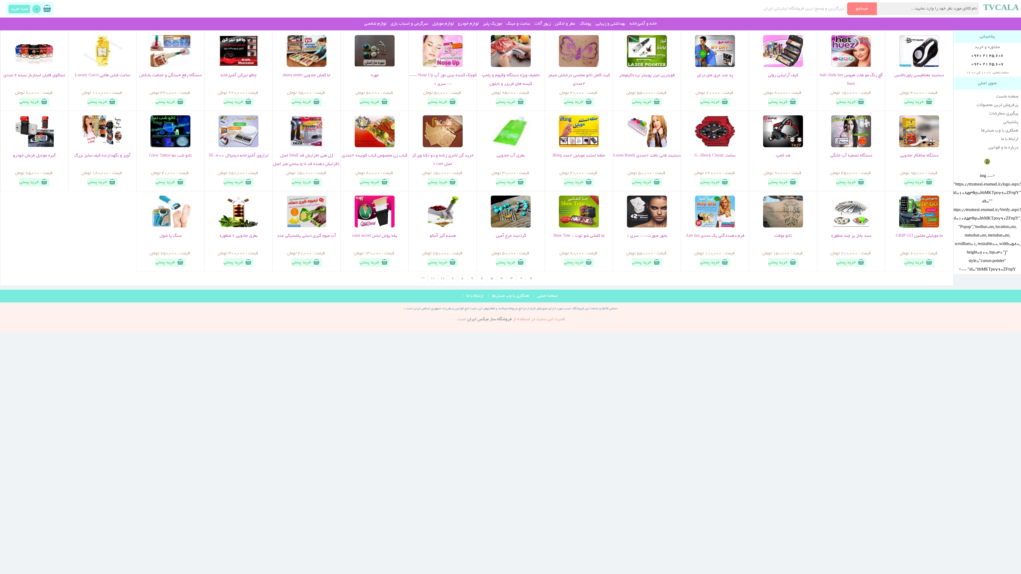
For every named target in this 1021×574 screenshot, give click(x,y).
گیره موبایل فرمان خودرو (34, 156)
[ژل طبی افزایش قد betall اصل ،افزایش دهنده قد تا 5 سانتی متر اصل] (307, 146)
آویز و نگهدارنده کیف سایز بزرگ (102, 156)
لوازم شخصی (375, 24)
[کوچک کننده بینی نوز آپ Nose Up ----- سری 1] (443, 66)
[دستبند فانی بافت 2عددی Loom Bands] (647, 146)
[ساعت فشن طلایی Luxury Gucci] (102, 66)
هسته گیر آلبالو (443, 236)
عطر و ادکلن (565, 24)
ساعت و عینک (518, 24)
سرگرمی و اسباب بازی (409, 24)
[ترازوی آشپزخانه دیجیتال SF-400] (238, 146)
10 (443, 278)
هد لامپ (783, 156)
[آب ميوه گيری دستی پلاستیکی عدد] (307, 227)
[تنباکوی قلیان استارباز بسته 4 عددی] (34, 66)
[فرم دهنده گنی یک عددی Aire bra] (715, 227)
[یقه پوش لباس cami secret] (375, 227)
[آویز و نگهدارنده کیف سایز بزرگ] (102, 146)
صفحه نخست (1007, 97)
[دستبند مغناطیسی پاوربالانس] (919, 66)
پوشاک (585, 24)
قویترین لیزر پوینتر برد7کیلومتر (647, 75)
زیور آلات (542, 24)
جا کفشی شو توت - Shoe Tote (579, 236)
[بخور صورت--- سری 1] (647, 227)
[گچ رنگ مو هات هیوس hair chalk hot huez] (851, 66)
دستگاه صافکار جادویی (919, 156)
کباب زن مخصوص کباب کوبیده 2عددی (374, 156)
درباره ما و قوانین (1003, 148)
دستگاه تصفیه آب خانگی (851, 156)
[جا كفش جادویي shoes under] (307, 66)
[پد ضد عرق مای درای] (715, 66)
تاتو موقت (783, 236)
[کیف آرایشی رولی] (783, 66)
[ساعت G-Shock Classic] (715, 146)
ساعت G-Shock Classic (714, 156)
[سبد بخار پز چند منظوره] (851, 227)
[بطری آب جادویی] (511, 146)
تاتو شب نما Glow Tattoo (170, 156)
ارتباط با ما (1009, 139)
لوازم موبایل (443, 24)
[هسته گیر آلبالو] (443, 227)
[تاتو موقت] (783, 227)
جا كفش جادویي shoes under (306, 75)
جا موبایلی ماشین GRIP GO (919, 236)
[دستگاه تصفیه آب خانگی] (851, 146)
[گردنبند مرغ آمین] (511, 227)
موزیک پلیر (492, 24)
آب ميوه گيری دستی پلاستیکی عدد (306, 236)
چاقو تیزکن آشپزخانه (239, 75)
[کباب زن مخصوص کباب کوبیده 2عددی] (375, 146)
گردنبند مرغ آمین (511, 236)
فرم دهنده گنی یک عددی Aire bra (715, 236)
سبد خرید (19, 9)
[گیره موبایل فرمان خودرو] (34, 146)
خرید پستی (914, 102)
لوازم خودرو (468, 24)
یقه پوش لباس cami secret (374, 236)
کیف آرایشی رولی (783, 75)
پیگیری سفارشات (1003, 114)
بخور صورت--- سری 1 (646, 236)
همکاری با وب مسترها (999, 131)
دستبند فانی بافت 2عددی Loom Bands (647, 156)
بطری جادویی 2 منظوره (239, 236)
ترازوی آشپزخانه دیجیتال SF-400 (239, 156)
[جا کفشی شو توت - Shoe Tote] (579, 227)
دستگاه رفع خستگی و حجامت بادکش (170, 75)
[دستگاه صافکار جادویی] (919, 146)
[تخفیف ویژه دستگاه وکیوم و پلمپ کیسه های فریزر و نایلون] (511, 66)
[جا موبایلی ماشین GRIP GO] (919, 227)
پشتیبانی (1010, 122)
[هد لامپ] (783, 146)
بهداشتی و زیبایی (610, 24)
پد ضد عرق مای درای (715, 75)
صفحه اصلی (547, 296)
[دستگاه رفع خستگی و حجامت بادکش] (170, 66)
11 (433, 278)
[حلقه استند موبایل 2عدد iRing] (579, 146)
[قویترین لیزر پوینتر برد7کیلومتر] (647, 66)
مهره (375, 75)
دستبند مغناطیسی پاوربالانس (919, 75)
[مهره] (375, 66)
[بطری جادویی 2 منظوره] (238, 227)
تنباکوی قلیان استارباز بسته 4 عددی (34, 75)
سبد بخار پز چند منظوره (851, 236)
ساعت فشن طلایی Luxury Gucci (102, 75)
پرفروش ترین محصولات (997, 105)
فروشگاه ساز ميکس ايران (489, 319)
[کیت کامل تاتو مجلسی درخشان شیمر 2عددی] (579, 66)
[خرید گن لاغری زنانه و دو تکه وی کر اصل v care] (443, 146)
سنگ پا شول (171, 236)
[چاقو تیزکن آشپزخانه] (238, 66)
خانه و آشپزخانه (643, 24)
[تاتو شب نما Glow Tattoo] (170, 146)
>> (423, 278)
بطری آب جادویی (511, 156)
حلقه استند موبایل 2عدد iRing (579, 156)
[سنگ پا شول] (170, 227)
